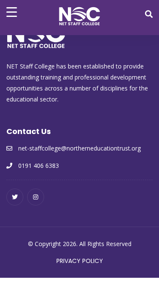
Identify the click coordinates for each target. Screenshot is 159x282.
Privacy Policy (79, 261)
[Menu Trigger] (11, 11)
